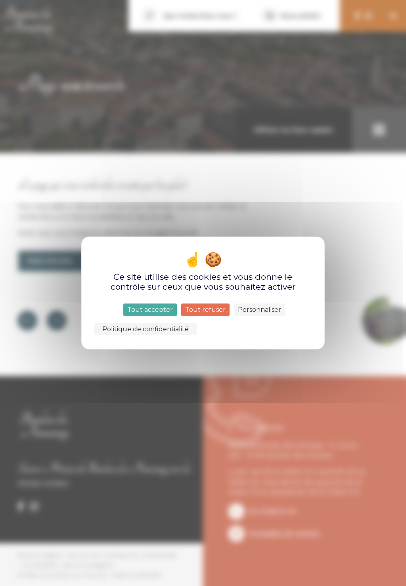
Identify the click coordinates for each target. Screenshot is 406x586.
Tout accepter (150, 309)
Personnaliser (259, 309)
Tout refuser (205, 309)
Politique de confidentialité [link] (145, 329)
